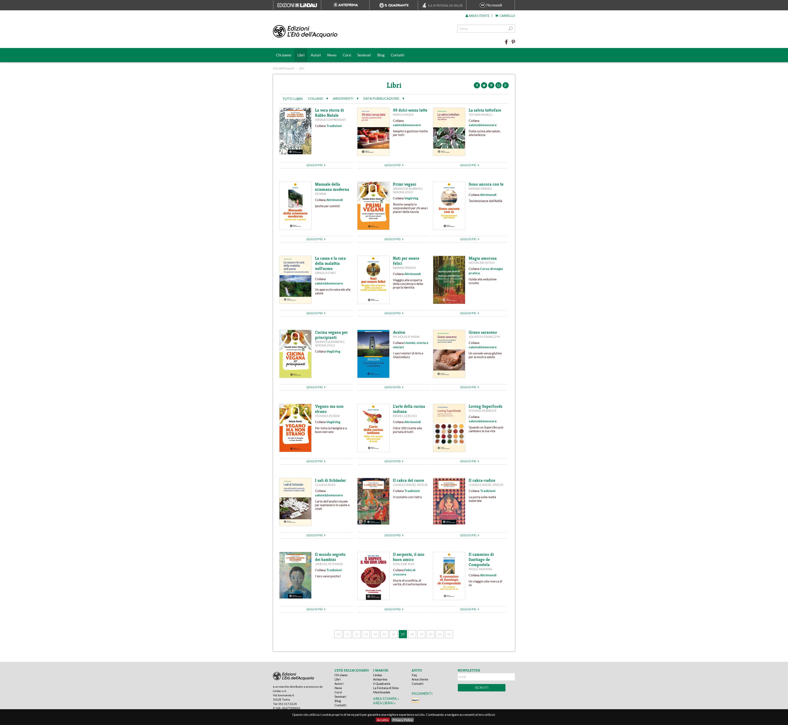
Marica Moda (403, 114)
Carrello (507, 15)
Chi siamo (283, 55)
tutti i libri (293, 99)
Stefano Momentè (483, 410)
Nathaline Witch (482, 262)
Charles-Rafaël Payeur (410, 484)
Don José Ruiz (404, 564)
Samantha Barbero (407, 188)
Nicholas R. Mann (406, 336)
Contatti (397, 55)
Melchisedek (381, 692)
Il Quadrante (381, 683)
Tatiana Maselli (480, 114)
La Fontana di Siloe (386, 688)
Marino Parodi (480, 188)
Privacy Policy (403, 720)
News (332, 55)
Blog (381, 55)
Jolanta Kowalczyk (484, 336)
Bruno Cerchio (405, 416)
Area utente (478, 15)
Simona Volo (403, 192)
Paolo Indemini (480, 569)
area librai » (384, 703)
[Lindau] (352, 32)
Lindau (377, 675)
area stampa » (386, 698)
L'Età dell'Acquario (283, 68)
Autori (316, 55)
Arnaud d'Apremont (330, 119)
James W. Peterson (329, 564)
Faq (414, 675)
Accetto (382, 720)
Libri (301, 55)
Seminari (364, 55)
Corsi (347, 55)
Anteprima (380, 679)
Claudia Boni (325, 484)
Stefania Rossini (327, 416)
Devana (320, 193)
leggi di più (315, 165)
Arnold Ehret (326, 273)
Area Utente (420, 679)
